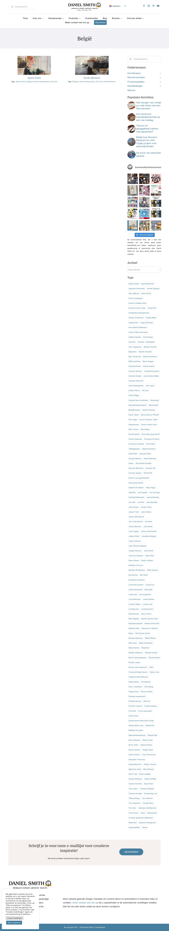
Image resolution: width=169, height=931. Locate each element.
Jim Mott (148, 521)
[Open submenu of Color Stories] (160, 77)
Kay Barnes (133, 575)
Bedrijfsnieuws (134, 410)
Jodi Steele (147, 526)
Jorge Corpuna (135, 541)
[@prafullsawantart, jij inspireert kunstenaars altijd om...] (156, 225)
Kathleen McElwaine (137, 570)
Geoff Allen (133, 454)
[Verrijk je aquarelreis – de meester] (144, 179)
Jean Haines (146, 512)
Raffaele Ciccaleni (136, 730)
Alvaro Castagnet (136, 298)
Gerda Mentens (92, 78)
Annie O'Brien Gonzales (138, 332)
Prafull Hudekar (151, 706)
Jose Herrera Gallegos (137, 546)
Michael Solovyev (136, 638)
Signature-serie (135, 769)
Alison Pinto (146, 293)
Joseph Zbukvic (135, 551)
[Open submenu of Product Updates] (160, 82)
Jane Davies (133, 507)
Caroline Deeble (135, 376)
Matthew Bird (134, 628)
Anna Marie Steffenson (138, 327)
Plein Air (147, 701)
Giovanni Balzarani (136, 468)
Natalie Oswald (151, 653)
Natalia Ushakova (136, 653)
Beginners (133, 352)
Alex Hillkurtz (134, 293)
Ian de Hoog (155, 492)
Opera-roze (154, 672)
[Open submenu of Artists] (160, 73)
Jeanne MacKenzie (136, 517)
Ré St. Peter (133, 745)
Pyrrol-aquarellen (145, 711)
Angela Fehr (133, 322)
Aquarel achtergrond (147, 822)
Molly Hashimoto (145, 643)
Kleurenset (154, 400)
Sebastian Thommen (137, 759)
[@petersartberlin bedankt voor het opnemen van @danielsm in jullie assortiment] (156, 179)
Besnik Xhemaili (145, 352)
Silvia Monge (148, 769)
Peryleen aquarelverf (137, 696)
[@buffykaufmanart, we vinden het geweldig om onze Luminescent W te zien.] (144, 225)
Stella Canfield (150, 779)
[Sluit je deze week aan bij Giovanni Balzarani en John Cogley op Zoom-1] (131, 139)
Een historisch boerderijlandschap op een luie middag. (148, 117)
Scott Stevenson (149, 754)
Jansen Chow (146, 507)
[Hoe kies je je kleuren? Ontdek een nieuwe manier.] (132, 214)
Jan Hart (132, 502)
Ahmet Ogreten (153, 288)
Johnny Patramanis (148, 531)
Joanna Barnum (135, 526)
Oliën (151, 667)
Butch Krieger (148, 361)
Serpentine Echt (135, 764)
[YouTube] (158, 6)
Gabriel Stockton (149, 449)
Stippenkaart (134, 424)
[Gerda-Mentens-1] (92, 57)
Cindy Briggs (134, 395)
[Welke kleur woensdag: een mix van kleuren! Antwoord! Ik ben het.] (156, 202)
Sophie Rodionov (135, 779)
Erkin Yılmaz (133, 429)
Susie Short (148, 784)
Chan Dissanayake (136, 386)
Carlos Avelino (148, 366)
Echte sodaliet (145, 774)
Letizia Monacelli (135, 589)
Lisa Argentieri (145, 594)
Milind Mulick (150, 638)
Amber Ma (152, 308)
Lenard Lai (150, 585)
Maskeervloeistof (135, 623)
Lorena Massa (148, 599)
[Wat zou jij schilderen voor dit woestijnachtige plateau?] (144, 202)
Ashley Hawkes (135, 337)
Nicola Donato (154, 657)
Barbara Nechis (150, 347)
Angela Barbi (151, 318)
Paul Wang (148, 687)
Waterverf (133, 822)
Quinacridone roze (136, 725)
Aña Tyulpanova (135, 347)
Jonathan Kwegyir (149, 536)
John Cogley (134, 531)
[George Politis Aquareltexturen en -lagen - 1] (131, 125)
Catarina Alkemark (136, 381)
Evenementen (134, 434)
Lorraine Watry (134, 604)
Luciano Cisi (147, 604)
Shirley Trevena (150, 764)
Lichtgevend (134, 609)
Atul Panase (148, 337)
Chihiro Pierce (134, 390)
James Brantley (153, 497)
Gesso (131, 463)
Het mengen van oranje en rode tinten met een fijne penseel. (148, 105)
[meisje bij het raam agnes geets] (34, 57)
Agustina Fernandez (137, 288)
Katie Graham (152, 570)
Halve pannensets (136, 483)
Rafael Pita (150, 725)
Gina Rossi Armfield (143, 463)
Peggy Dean (134, 691)
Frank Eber (150, 444)
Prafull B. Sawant (135, 706)
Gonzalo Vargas (135, 473)
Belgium (30, 82)
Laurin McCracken (136, 585)
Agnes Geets (34, 78)
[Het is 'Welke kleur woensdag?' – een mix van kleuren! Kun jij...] (156, 214)
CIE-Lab (145, 390)
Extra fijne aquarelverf (151, 434)
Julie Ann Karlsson (136, 556)
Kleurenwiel (153, 405)
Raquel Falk (152, 735)
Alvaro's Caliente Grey (137, 303)
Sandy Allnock (134, 750)
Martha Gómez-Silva (149, 619)
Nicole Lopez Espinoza (138, 667)
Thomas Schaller (135, 793)
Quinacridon (133, 716)
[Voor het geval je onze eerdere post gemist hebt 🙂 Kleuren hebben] (132, 179)
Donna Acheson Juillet (148, 419)
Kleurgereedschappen (137, 405)
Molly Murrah (134, 648)
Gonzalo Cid (150, 468)
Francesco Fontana (136, 444)
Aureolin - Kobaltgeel (146, 342)
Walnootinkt (152, 813)
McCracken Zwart (142, 633)
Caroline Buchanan (151, 371)
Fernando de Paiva (151, 439)
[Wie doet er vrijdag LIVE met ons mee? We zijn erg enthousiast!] (132, 225)
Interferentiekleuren (136, 497)
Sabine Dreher (146, 745)
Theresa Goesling (147, 789)
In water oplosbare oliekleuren (141, 818)
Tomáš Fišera (148, 803)
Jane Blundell (151, 502)
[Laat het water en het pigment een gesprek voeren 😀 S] (144, 190)
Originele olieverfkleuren (138, 677)
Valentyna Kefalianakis (147, 808)
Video (142, 813)
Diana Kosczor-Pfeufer (150, 415)
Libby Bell (148, 589)
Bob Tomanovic (135, 356)
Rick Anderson (134, 740)
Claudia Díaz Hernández (138, 400)
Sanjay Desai (147, 750)
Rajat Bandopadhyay (137, 735)
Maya (131, 633)
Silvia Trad (133, 774)
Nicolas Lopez (134, 662)
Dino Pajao (133, 419)
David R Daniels (148, 410)
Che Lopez (150, 386)
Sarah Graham (134, 754)
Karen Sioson (134, 560)
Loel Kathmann (135, 599)
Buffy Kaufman (134, 361)
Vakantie (132, 492)
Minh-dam (133, 643)
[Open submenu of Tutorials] (160, 86)
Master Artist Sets (152, 623)
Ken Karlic (144, 575)
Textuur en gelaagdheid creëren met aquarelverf (147, 128)
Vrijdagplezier (134, 449)
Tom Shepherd (134, 803)
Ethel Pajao (145, 429)
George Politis (145, 454)
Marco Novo (146, 614)
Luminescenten (147, 609)
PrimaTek (132, 711)
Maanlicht (145, 648)
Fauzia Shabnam (135, 439)
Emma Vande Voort (149, 424)
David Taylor (134, 415)
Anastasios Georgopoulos (139, 313)
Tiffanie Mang (134, 798)
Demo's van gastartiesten (139, 478)
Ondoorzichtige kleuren (138, 672)
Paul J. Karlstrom (135, 687)
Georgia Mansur (135, 458)
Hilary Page (150, 487)
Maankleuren (134, 614)
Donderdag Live (150, 793)
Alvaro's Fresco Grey (137, 308)
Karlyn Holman (147, 560)
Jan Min (141, 502)
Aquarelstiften (134, 827)
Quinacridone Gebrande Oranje (141, 721)
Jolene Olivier (134, 536)
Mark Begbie (134, 619)
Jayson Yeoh (134, 512)
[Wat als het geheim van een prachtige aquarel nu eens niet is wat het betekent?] (144, 214)
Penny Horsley (146, 691)
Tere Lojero (133, 789)
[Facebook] (144, 6)
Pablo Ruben (134, 682)
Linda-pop (133, 594)
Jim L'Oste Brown (136, 521)
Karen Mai (149, 556)
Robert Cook (148, 740)
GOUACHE (148, 473)
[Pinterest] (153, 6)
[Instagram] (149, 6)
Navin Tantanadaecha (137, 657)
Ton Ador (132, 808)
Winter (144, 827)
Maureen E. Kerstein (150, 628)
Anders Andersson (136, 318)
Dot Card (53, 82)
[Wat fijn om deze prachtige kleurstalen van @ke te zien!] (132, 202)
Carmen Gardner (135, 371)
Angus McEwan (146, 322)
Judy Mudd (148, 551)
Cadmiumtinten (135, 366)
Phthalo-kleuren (135, 701)
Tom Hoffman (147, 798)
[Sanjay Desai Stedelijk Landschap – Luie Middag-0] (131, 114)
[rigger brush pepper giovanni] (131, 102)
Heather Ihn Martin (136, 487)
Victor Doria (133, 813)
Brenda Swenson (150, 356)
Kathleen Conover (136, 565)
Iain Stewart (142, 492)
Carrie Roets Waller (151, 376)
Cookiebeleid (100, 927)
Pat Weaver (145, 682)
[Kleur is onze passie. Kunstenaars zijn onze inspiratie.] (156, 190)
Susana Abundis (135, 784)
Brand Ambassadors (41, 82)
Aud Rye (132, 342)
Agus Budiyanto (147, 284)
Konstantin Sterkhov (137, 580)
